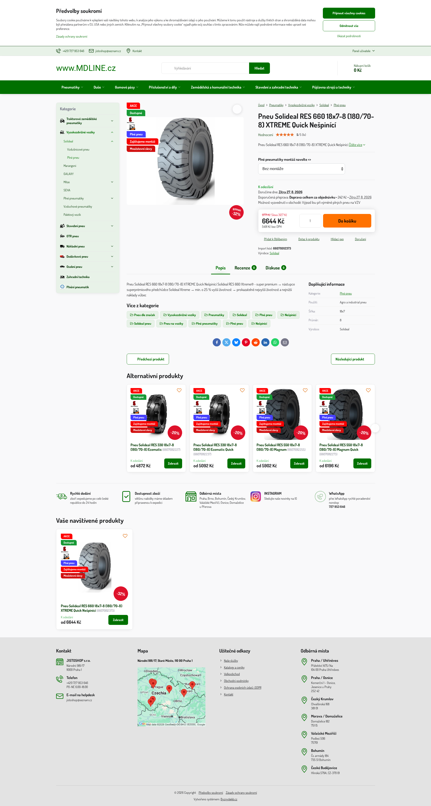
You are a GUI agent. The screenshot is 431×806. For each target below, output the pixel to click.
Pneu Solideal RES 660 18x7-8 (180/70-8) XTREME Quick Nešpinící (91, 608)
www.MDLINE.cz (86, 68)
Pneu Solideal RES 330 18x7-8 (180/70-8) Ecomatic (152, 447)
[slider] (285, 135)
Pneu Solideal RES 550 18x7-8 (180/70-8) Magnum (278, 447)
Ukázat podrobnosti (349, 36)
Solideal (274, 253)
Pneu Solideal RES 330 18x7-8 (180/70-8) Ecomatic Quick (215, 447)
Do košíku (347, 221)
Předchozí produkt (150, 359)
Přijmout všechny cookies (349, 13)
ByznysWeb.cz (229, 799)
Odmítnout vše (349, 26)
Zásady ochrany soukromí (241, 792)
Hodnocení (265, 134)
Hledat (259, 68)
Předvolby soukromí (211, 792)
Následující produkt (350, 359)
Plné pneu (346, 293)
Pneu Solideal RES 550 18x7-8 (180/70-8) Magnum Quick (341, 447)
